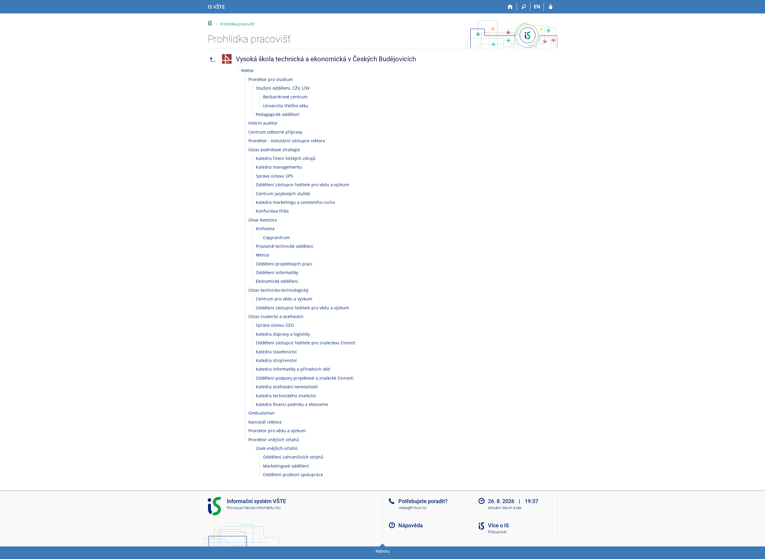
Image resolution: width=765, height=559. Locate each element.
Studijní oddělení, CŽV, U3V (283, 88)
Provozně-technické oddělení (284, 246)
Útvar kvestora (262, 220)
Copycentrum (276, 237)
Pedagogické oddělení (277, 114)
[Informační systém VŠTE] (210, 23)
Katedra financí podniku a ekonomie (292, 404)
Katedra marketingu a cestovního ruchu (295, 202)
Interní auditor (263, 123)
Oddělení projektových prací (284, 264)
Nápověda (410, 525)
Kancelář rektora (264, 422)
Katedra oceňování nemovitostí (287, 387)
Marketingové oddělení (286, 466)
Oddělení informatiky (277, 272)
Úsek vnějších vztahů (277, 448)
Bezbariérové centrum (285, 97)
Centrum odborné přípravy (275, 132)
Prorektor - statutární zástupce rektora (286, 140)
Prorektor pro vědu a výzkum (277, 430)
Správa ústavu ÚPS (274, 176)
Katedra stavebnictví (276, 352)
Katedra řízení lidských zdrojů (286, 158)
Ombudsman (261, 413)
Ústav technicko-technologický (278, 290)
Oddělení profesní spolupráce (293, 474)
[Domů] (510, 7)
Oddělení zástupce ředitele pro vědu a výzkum (302, 184)
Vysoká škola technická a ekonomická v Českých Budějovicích (326, 59)
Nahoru (383, 551)
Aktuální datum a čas (504, 508)
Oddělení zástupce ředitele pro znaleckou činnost (305, 343)
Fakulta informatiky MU (262, 508)
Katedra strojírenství (276, 360)
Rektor (247, 70)
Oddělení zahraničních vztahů (293, 457)
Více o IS (498, 525)
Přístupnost (497, 532)
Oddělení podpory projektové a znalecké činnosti (305, 378)
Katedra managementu (279, 167)
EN (537, 6)
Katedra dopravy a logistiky (283, 334)
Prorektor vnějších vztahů (273, 439)
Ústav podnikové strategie (274, 149)
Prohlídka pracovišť (237, 24)
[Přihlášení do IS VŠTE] (550, 7)
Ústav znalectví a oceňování (275, 316)
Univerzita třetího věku (285, 106)
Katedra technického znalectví (286, 395)
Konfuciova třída (272, 211)
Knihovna (265, 228)
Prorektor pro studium (270, 79)
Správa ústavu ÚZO (275, 325)
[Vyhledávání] (523, 7)
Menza (262, 255)
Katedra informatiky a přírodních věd (293, 369)
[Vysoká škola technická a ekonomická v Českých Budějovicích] (213, 59)
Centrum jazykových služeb (283, 193)
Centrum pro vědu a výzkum (284, 299)
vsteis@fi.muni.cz (412, 508)
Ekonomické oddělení (277, 281)
